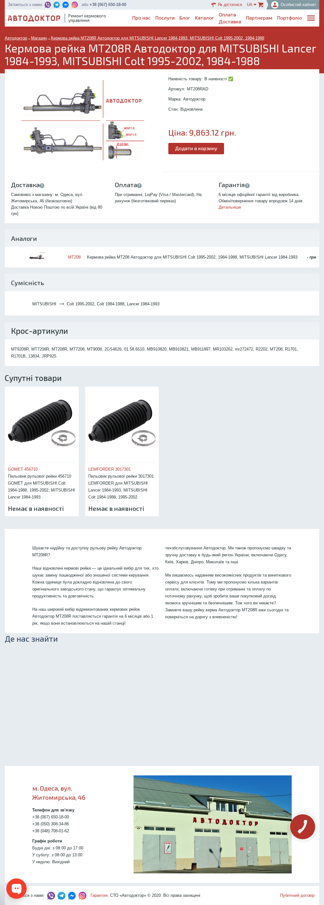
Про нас (141, 18)
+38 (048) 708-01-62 (50, 831)
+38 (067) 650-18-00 (108, 4)
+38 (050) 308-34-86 (50, 824)
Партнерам (259, 18)
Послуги (165, 18)
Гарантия (99, 895)
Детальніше (230, 207)
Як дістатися (230, 4)
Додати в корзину (196, 148)
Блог (184, 18)
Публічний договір (297, 895)
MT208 (74, 257)
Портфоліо (289, 18)
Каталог (204, 18)
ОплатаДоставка (230, 17)
